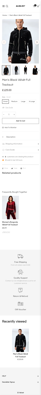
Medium (14, 101)
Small (5, 101)
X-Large (32, 101)
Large (23, 101)
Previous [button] (4, 42)
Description (10, 137)
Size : (6, 97)
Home (4, 15)
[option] (20, 41)
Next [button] (37, 42)
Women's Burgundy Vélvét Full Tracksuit (10, 223)
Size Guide (9, 107)
